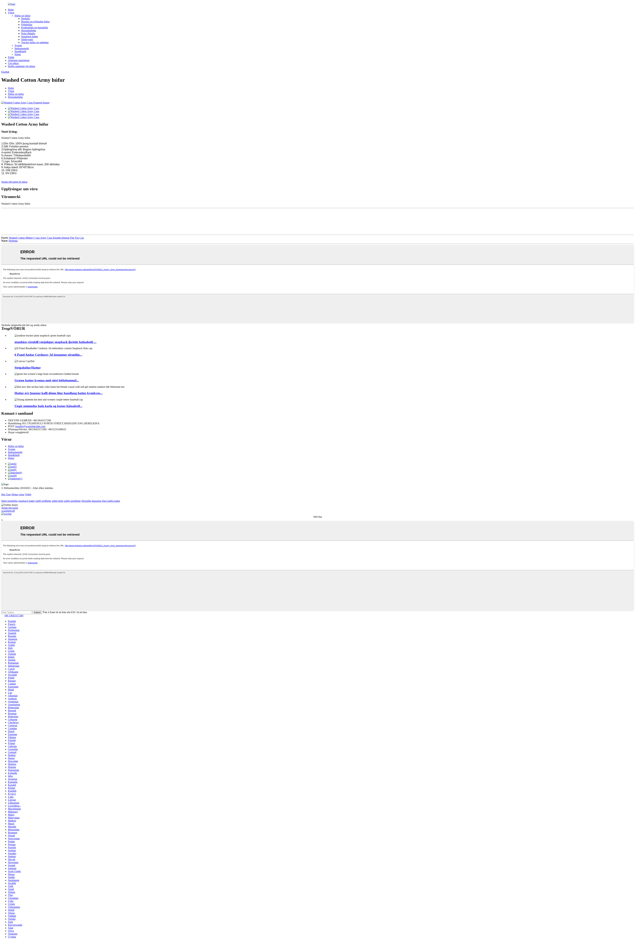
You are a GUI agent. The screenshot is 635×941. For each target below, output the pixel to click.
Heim (11, 9)
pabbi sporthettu (72, 501)
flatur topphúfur (9, 501)
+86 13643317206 (13, 615)
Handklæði (20, 51)
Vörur (11, 12)
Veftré (28, 494)
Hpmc (18, 54)
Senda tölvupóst (9, 507)
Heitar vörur (18, 494)
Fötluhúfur (26, 24)
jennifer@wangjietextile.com (30, 426)
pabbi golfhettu (43, 501)
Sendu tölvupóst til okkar (14, 181)
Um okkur (13, 63)
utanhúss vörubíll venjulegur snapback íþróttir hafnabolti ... (55, 342)
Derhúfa (25, 18)
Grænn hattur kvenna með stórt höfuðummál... (47, 380)
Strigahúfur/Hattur (28, 367)
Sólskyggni (27, 39)
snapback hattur (26, 501)
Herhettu (13, 240)
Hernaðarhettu (28, 30)
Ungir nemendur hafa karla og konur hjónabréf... (48, 406)
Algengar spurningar (18, 60)
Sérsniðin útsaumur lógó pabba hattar (100, 501)
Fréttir (11, 57)
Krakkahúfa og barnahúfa (34, 27)
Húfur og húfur (22, 15)
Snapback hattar (29, 36)
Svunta (18, 45)
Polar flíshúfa (28, 33)
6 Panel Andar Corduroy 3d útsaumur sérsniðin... (48, 354)
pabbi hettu (57, 501)
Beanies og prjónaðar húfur (35, 21)
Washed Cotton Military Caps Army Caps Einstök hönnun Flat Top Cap (46, 237)
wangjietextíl (8, 510)
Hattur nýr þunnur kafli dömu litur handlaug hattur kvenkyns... (59, 393)
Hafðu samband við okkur (21, 66)
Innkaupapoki (22, 48)
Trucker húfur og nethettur (35, 42)
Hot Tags (6, 494)
